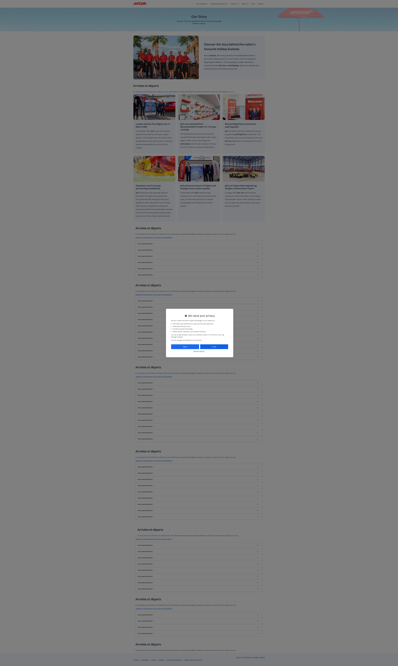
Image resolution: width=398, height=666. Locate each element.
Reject (185, 347)
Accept (214, 347)
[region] (199, 333)
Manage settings (198, 351)
